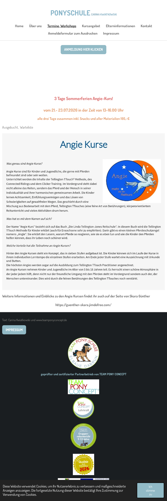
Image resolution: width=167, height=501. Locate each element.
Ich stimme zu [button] (150, 490)
